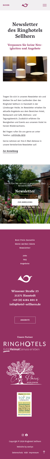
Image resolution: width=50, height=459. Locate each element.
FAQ (25, 260)
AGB (26, 452)
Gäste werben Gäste (25, 244)
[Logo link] (24, 347)
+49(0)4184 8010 (18, 135)
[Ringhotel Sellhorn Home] (25, 5)
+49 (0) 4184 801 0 (25, 300)
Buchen (6, 5)
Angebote (25, 264)
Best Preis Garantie (25, 240)
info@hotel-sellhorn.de (25, 304)
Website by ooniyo (25, 447)
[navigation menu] (45, 5)
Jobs (25, 256)
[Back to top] (44, 451)
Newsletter (25, 248)
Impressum (34, 452)
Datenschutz (17, 452)
